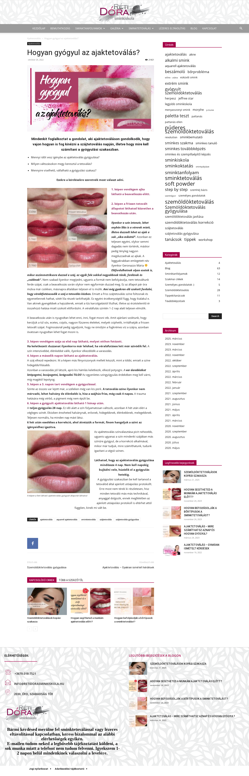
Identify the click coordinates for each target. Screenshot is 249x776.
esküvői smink (188, 77)
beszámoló (175, 71)
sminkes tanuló (206, 143)
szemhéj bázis (198, 190)
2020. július (172, 442)
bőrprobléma (198, 72)
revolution (171, 137)
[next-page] (35, 629)
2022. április (172, 371)
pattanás (197, 116)
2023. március (173, 349)
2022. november (175, 355)
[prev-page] (29, 629)
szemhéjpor (170, 196)
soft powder (180, 184)
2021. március (173, 420)
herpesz (170, 98)
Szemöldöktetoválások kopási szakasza (178, 663)
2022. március (173, 377)
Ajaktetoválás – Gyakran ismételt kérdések (128, 567)
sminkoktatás (179, 166)
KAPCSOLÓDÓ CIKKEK (41, 580)
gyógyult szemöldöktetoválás (183, 91)
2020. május (172, 448)
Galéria (115, 28)
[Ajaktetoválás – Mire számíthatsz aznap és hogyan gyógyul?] (172, 531)
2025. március (173, 338)
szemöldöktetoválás (189, 201)
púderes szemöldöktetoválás (189, 129)
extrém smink (176, 83)
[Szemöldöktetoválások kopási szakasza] (47, 601)
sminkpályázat (202, 166)
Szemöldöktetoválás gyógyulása (46, 567)
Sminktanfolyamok (88, 28)
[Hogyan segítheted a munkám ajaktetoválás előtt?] (90, 601)
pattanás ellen (173, 122)
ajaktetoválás (46, 519)
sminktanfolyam (182, 172)
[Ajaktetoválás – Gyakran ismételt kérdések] (172, 549)
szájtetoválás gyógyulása (127, 519)
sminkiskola (177, 160)
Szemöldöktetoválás (177, 290)
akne (192, 54)
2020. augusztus (175, 437)
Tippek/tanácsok (175, 295)
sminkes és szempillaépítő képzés (188, 154)
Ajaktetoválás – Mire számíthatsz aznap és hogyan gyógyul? (199, 530)
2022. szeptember (176, 366)
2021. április (172, 415)
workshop (206, 240)
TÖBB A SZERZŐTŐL (71, 580)
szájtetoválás (106, 519)
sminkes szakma (179, 143)
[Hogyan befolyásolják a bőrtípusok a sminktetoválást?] (134, 601)
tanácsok (173, 239)
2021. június (172, 404)
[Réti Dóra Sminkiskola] (124, 12)
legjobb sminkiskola (178, 104)
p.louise (210, 110)
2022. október (173, 360)
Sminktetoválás (140, 28)
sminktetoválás (88, 519)
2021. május (172, 409)
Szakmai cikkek (174, 279)
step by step (176, 189)
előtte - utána (171, 77)
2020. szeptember (176, 431)
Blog (193, 28)
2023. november (175, 344)
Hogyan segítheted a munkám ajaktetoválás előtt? (200, 493)
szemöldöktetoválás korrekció (189, 222)
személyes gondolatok (191, 195)
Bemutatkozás (60, 28)
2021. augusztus (175, 398)
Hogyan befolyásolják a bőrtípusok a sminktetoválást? (200, 512)
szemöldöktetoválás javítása (184, 217)
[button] (241, 28)
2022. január (172, 387)
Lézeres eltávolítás (172, 28)
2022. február (173, 382)
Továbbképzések (175, 301)
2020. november (175, 426)
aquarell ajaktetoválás (67, 519)
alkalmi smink (177, 60)
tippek (190, 239)
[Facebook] (32, 543)
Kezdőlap (38, 28)
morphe (198, 110)
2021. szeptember (176, 393)
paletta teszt (177, 116)
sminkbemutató (191, 137)
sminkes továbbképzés (185, 149)
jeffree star (186, 98)
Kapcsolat (209, 28)
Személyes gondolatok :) (179, 284)
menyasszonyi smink (177, 109)
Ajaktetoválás (34, 38)
